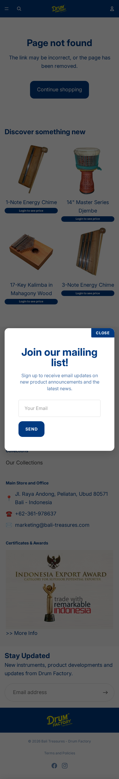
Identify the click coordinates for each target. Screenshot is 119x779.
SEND (31, 428)
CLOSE (103, 333)
